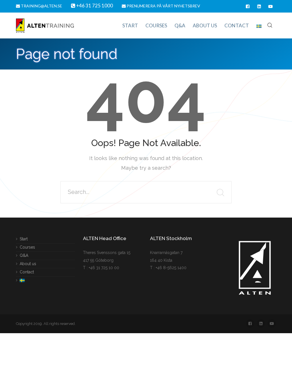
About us (28, 263)
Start (24, 239)
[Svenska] (259, 25)
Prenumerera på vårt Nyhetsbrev (163, 5)
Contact (27, 272)
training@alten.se (41, 5)
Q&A (24, 255)
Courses (27, 247)
